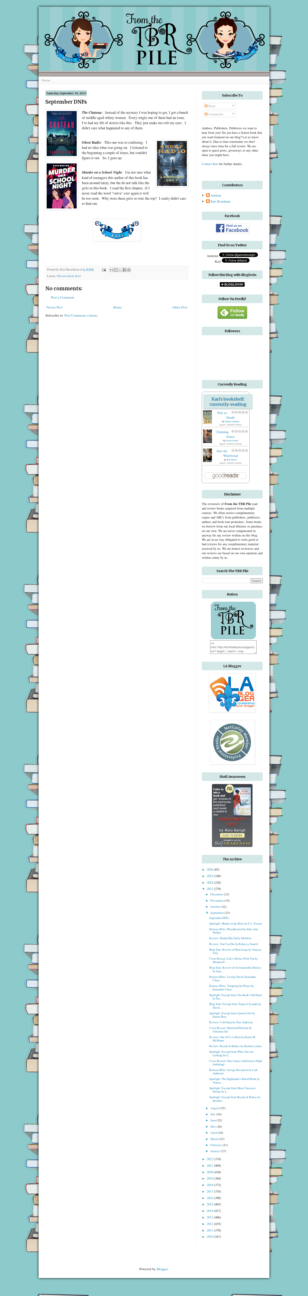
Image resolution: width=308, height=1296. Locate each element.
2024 (210, 882)
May (213, 1126)
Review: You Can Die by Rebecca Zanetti (233, 944)
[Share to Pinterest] (128, 270)
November (217, 900)
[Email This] (111, 270)
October (215, 907)
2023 (210, 889)
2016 (210, 1198)
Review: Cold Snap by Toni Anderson (231, 1022)
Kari (78, 276)
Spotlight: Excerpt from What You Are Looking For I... (231, 1053)
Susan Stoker (232, 440)
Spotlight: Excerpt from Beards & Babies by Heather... (234, 1098)
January (215, 1151)
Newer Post (54, 307)
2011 (210, 1230)
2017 (210, 1191)
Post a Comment (62, 297)
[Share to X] (120, 270)
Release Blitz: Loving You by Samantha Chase (232, 978)
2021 (210, 1165)
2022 (210, 1159)
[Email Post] (103, 269)
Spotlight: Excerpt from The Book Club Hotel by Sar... (235, 996)
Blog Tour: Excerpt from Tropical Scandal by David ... (235, 1005)
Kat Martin (232, 459)
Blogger (162, 1269)
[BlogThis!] (116, 270)
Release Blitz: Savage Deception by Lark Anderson (233, 1071)
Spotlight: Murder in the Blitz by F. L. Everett (235, 923)
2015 (210, 1204)
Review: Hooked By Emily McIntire (230, 938)
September (217, 913)
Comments (215, 114)
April (214, 1133)
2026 (210, 869)
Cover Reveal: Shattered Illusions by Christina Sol (230, 1029)
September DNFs (219, 918)
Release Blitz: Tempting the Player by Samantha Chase (231, 987)
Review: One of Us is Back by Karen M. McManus (232, 1038)
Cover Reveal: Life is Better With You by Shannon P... (233, 960)
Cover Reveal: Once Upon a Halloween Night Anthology (235, 1062)
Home (46, 80)
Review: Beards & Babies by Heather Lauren (235, 1046)
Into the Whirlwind (227, 453)
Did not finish (65, 276)
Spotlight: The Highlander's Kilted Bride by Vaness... (234, 1080)
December (217, 894)
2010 (210, 1236)
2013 (210, 1217)
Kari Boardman (220, 201)
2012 (210, 1224)
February (216, 1145)
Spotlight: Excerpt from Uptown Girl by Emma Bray (232, 1015)
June (213, 1120)
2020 (210, 1172)
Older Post (179, 307)
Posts (211, 106)
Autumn (216, 195)
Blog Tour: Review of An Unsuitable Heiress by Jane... (235, 969)
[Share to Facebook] (124, 270)
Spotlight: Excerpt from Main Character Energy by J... (232, 1089)
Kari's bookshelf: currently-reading (227, 401)
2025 (210, 876)
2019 (210, 1178)
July (213, 1114)
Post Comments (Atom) (80, 315)
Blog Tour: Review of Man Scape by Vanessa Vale (235, 951)
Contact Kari (210, 164)
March (214, 1139)
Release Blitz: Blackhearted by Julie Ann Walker (233, 930)
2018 (210, 1185)
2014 (210, 1211)
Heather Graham (232, 421)
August (215, 1108)
